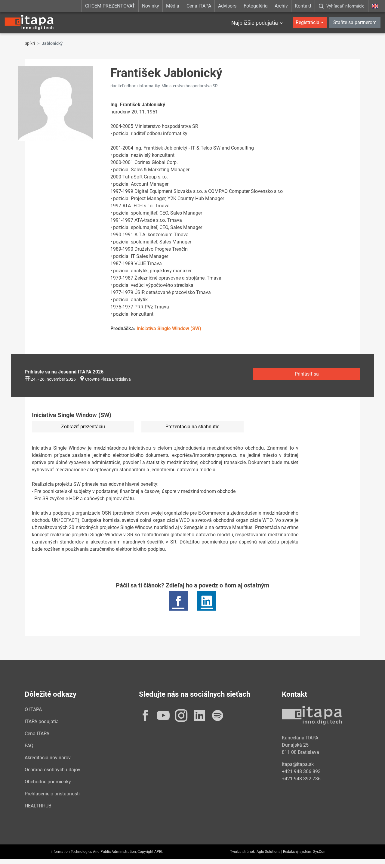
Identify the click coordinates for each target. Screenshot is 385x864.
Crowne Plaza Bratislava (108, 379)
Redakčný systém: (297, 852)
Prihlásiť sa (307, 374)
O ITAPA (33, 709)
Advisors (227, 6)
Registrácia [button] (307, 22)
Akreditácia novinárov (48, 757)
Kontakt (303, 6)
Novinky (150, 6)
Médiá (172, 6)
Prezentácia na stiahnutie (192, 426)
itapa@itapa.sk (298, 764)
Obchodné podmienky (48, 782)
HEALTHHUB (38, 806)
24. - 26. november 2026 (53, 379)
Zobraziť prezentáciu (83, 426)
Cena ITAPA (198, 6)
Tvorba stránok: (243, 852)
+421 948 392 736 (301, 779)
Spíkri (30, 43)
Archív (281, 6)
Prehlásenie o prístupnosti (52, 794)
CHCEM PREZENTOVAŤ (110, 6)
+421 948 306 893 (301, 771)
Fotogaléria (256, 6)
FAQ (29, 745)
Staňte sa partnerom (355, 22)
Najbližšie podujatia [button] (254, 23)
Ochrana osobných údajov (52, 770)
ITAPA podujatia (42, 721)
